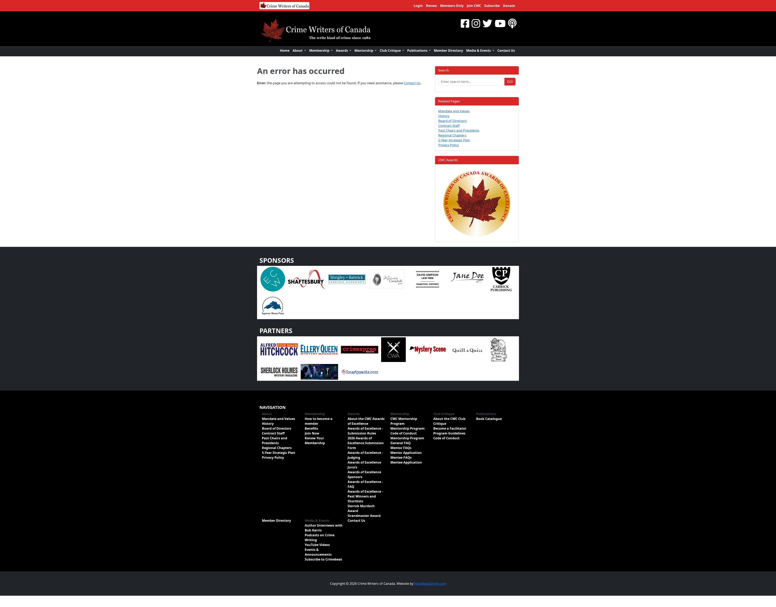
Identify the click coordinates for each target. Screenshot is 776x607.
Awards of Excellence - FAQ (365, 484)
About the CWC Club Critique (449, 421)
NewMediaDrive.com (430, 583)
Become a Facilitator (449, 428)
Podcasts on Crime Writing (319, 537)
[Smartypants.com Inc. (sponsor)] (359, 371)
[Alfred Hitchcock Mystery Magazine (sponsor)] (279, 349)
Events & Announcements (318, 552)
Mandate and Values (454, 111)
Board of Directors (452, 121)
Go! (510, 81)
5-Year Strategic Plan (454, 140)
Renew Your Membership (315, 440)
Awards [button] (342, 50)
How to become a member (318, 421)
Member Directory (448, 50)
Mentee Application (406, 462)
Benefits (311, 428)
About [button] (298, 50)
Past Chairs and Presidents (458, 130)
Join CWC (474, 5)
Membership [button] (319, 50)
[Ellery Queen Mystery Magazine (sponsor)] (319, 349)
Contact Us (506, 50)
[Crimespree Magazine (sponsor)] (359, 349)
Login (418, 5)
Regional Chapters (452, 135)
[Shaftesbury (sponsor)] (306, 279)
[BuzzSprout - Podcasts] (512, 23)
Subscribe (492, 5)
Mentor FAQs (400, 448)
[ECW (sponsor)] (272, 279)
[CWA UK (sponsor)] (393, 349)
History (443, 116)
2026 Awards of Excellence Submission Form (366, 443)
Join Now (312, 433)
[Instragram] (476, 23)
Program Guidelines (449, 433)
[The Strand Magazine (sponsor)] (319, 371)
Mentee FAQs (401, 457)
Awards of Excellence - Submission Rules (365, 431)
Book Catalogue (489, 419)
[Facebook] (465, 23)
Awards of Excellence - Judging (365, 455)
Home (284, 50)
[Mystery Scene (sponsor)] (427, 349)
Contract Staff (449, 125)
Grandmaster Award (364, 515)
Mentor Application (406, 452)
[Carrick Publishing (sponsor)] (501, 279)
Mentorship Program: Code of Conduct (407, 431)
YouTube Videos (317, 545)
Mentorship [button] (364, 50)
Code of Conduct (446, 438)
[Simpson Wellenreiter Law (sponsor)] (427, 279)
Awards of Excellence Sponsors (364, 474)
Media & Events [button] (479, 50)
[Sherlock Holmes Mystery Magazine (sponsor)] (279, 371)
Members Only (452, 5)
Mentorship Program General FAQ (407, 440)
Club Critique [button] (391, 50)
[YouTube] (500, 23)
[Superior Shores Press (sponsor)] (272, 305)
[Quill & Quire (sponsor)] (467, 349)
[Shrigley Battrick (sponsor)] (347, 279)
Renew (431, 5)
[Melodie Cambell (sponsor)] (387, 279)
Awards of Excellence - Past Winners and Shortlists (365, 496)
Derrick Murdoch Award (361, 508)
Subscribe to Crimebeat (323, 559)
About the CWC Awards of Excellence (366, 421)
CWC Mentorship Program (403, 421)
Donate (509, 5)
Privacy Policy (448, 145)
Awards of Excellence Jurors (364, 464)
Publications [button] (417, 50)
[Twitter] (487, 23)
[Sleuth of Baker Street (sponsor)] (498, 349)
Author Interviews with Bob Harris (324, 527)
